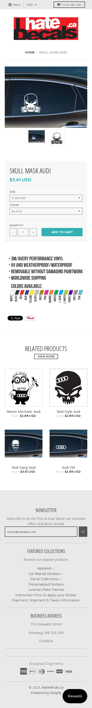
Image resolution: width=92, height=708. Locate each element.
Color (14, 205)
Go (83, 531)
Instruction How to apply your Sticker (46, 595)
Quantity (16, 225)
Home (30, 52)
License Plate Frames (46, 590)
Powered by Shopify (46, 692)
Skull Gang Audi (24, 467)
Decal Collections (44, 579)
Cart (71, 4)
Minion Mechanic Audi (24, 411)
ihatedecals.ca (52, 687)
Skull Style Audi (68, 411)
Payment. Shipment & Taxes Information (46, 600)
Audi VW (68, 467)
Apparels (44, 568)
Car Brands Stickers (44, 574)
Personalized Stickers (46, 584)
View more (46, 356)
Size (12, 191)
